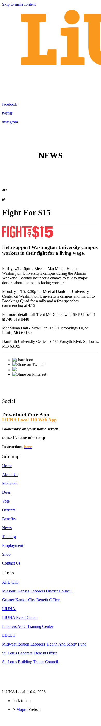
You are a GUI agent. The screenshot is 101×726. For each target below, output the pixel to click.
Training (9, 536)
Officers (8, 510)
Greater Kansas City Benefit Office (31, 600)
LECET (8, 635)
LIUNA (9, 608)
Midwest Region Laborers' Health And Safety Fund (44, 644)
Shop (6, 554)
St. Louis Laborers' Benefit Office (29, 653)
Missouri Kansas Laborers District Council (37, 591)
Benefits (9, 519)
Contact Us (11, 563)
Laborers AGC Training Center (27, 626)
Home (7, 466)
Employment (12, 545)
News (7, 527)
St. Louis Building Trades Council (30, 662)
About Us (10, 474)
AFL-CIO (11, 582)
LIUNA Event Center (20, 617)
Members (9, 483)
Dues (6, 492)
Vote (6, 501)
